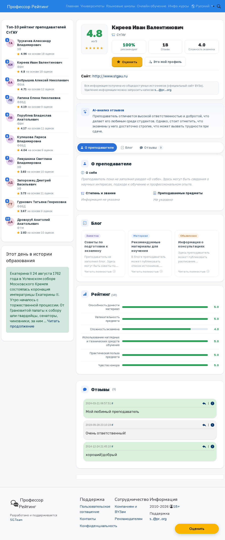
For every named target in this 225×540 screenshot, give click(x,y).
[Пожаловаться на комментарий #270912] (212, 424)
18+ (176, 506)
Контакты (88, 518)
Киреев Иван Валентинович (39, 62)
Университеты (92, 6)
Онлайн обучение (151, 6)
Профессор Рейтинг (28, 7)
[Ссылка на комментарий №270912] (204, 424)
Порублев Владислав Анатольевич (34, 117)
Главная (72, 6)
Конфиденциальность (98, 526)
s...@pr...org (162, 90)
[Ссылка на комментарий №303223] (204, 403)
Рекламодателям (128, 518)
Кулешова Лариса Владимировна (31, 139)
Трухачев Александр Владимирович (34, 43)
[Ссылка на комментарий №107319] (204, 446)
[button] (219, 6)
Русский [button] (202, 6)
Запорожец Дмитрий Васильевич (34, 182)
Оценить (129, 62)
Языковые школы (120, 6)
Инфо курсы (178, 6)
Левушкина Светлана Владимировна (34, 161)
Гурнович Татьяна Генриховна (41, 202)
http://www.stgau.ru (109, 76)
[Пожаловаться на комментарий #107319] (212, 446)
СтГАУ (121, 35)
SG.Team (16, 520)
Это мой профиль (167, 62)
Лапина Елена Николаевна (38, 98)
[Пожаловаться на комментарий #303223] (212, 403)
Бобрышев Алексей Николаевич (43, 80)
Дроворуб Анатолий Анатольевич (33, 221)
